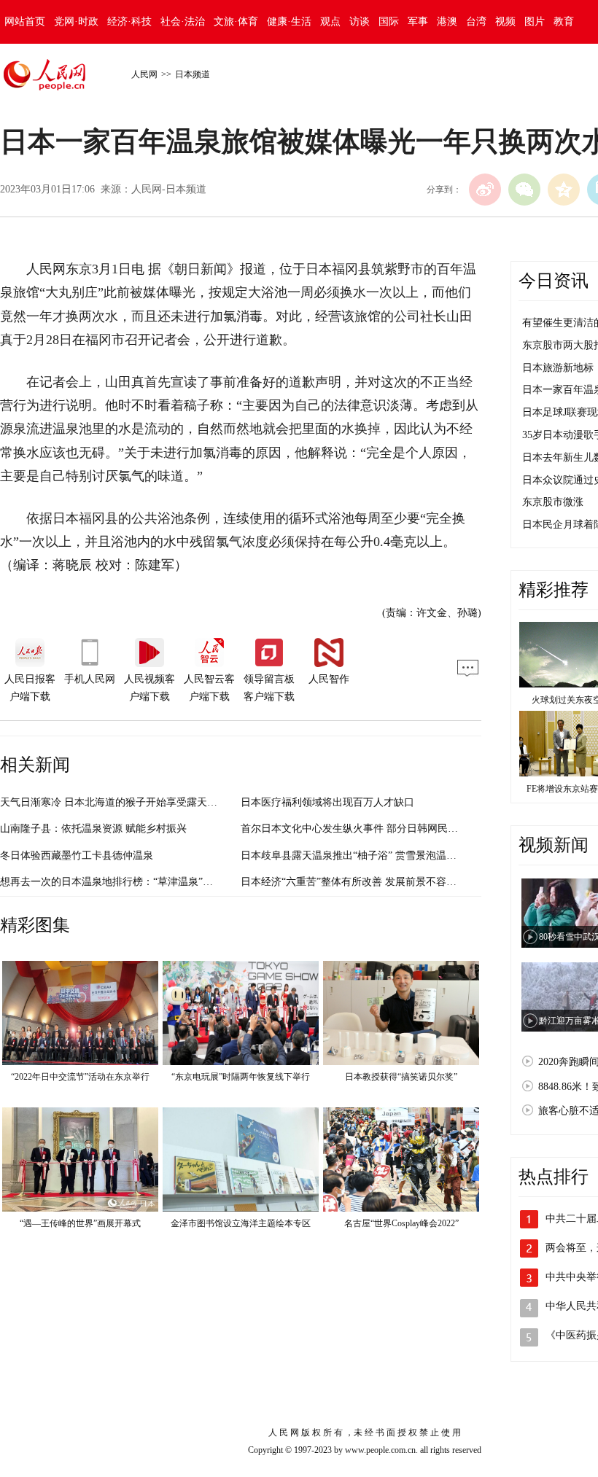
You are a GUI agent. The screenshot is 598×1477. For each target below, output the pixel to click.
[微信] (524, 190)
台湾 (476, 21)
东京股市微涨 (552, 501)
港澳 (447, 21)
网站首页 (24, 21)
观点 (330, 21)
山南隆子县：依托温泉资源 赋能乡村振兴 (93, 828)
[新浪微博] (485, 190)
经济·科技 (129, 21)
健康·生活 (289, 21)
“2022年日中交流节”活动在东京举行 (80, 1077)
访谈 (359, 21)
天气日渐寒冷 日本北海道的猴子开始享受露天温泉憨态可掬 (134, 802)
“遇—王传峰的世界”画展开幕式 (80, 1223)
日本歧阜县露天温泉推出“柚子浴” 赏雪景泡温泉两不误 (364, 855)
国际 (388, 21)
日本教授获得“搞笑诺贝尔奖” (401, 1077)
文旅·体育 (236, 21)
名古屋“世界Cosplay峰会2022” (401, 1223)
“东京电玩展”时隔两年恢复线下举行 (240, 1077)
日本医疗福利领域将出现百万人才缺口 (327, 802)
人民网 (144, 74)
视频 (505, 21)
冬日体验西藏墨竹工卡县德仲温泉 (76, 855)
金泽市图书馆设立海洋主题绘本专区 (241, 1223)
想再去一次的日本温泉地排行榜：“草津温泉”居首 (111, 881)
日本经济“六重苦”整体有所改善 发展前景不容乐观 (354, 881)
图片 (534, 21)
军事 (418, 21)
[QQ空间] (564, 190)
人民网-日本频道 (168, 189)
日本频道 (192, 74)
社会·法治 (182, 21)
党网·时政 (76, 21)
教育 (564, 21)
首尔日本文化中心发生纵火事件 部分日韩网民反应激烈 (365, 828)
